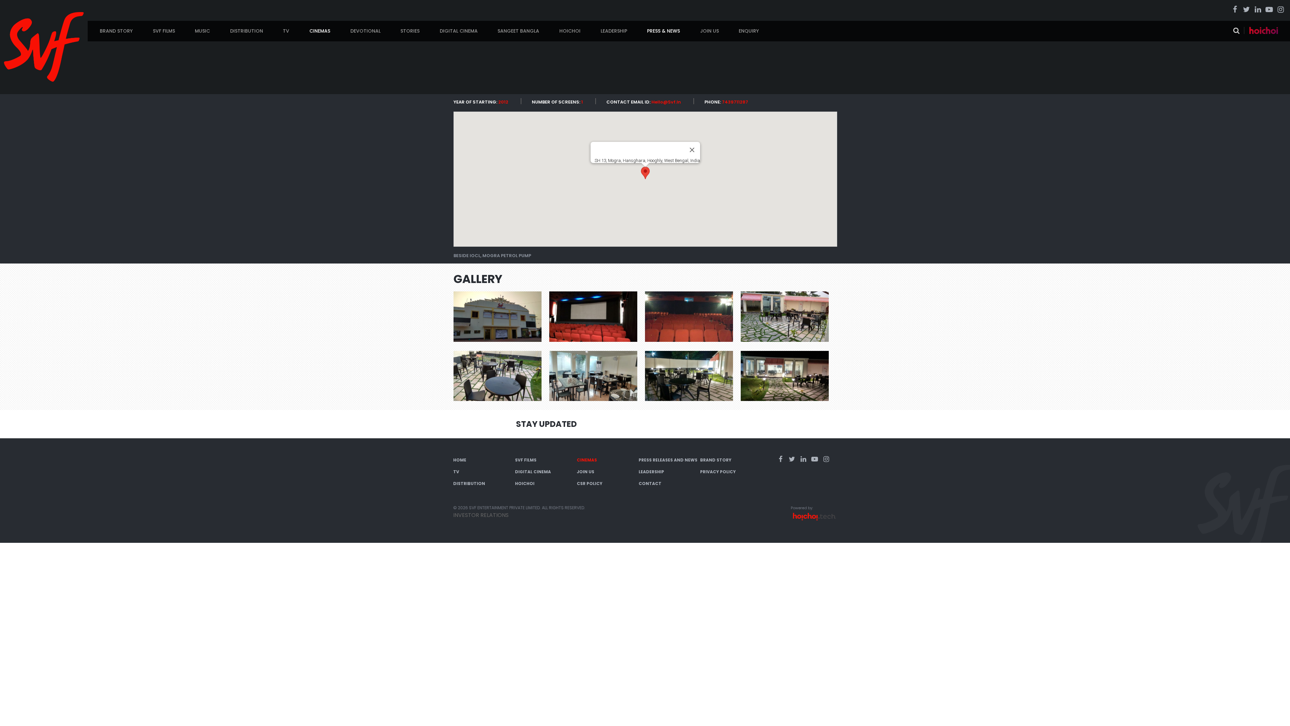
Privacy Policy (718, 472)
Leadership (614, 31)
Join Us (709, 31)
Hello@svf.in (666, 102)
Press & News (663, 31)
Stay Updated (546, 424)
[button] (645, 173)
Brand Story (116, 31)
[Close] (692, 150)
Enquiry (749, 31)
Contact (650, 483)
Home (459, 460)
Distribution (246, 31)
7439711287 (735, 102)
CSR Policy (589, 483)
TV (286, 31)
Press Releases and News (668, 460)
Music (202, 31)
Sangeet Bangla (518, 31)
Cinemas (319, 31)
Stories (410, 31)
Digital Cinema (459, 31)
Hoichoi (569, 31)
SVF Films (164, 31)
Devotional (365, 31)
